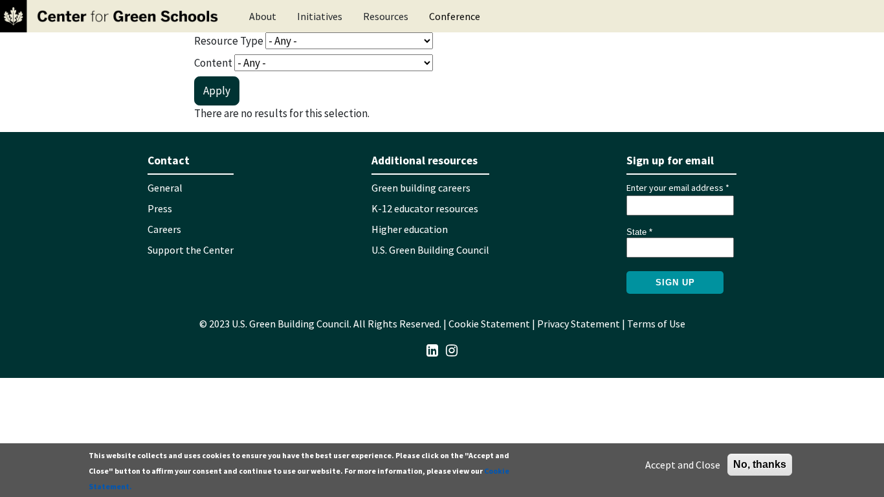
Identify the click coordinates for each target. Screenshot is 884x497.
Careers (164, 229)
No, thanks (759, 464)
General (165, 187)
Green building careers (420, 187)
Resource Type (228, 41)
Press (160, 208)
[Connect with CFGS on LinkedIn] (432, 349)
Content (213, 63)
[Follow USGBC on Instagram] (452, 349)
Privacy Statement (578, 323)
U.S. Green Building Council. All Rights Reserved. (336, 323)
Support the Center (191, 249)
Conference (454, 16)
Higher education (409, 229)
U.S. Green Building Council (430, 249)
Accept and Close (682, 464)
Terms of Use (656, 323)
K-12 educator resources (424, 208)
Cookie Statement (489, 323)
